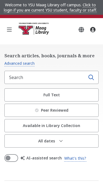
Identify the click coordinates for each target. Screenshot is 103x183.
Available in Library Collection (51, 125)
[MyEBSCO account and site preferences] (93, 29)
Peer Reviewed (54, 110)
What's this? (75, 158)
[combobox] (45, 77)
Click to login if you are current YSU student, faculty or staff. (50, 7)
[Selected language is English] (81, 29)
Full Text (51, 94)
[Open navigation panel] (9, 30)
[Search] (91, 77)
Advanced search (19, 63)
